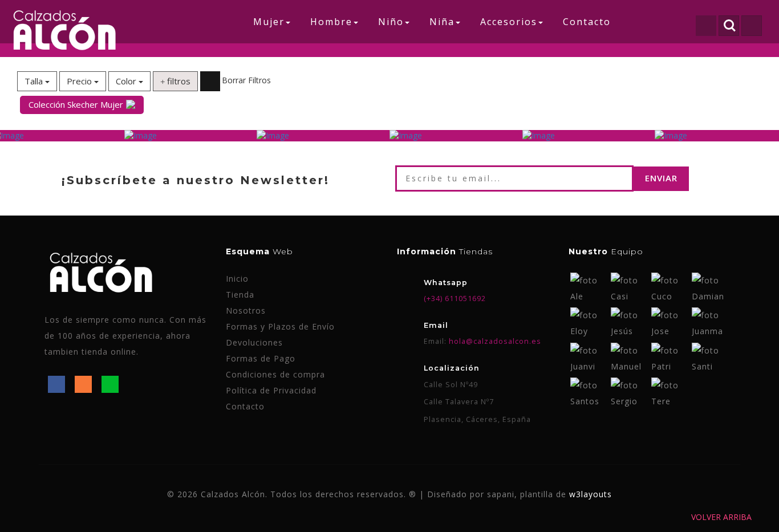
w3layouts (590, 494)
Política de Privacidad (271, 390)
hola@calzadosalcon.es (494, 341)
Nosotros (246, 310)
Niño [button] (391, 21)
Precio (80, 81)
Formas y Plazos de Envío (280, 326)
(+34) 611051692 (455, 298)
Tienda (240, 294)
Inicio (237, 278)
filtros (177, 81)
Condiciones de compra (275, 374)
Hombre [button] (331, 21)
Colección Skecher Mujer (76, 104)
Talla (35, 81)
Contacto (587, 21)
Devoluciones (254, 342)
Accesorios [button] (508, 21)
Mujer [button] (269, 21)
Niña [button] (442, 21)
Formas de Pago (260, 358)
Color (127, 81)
